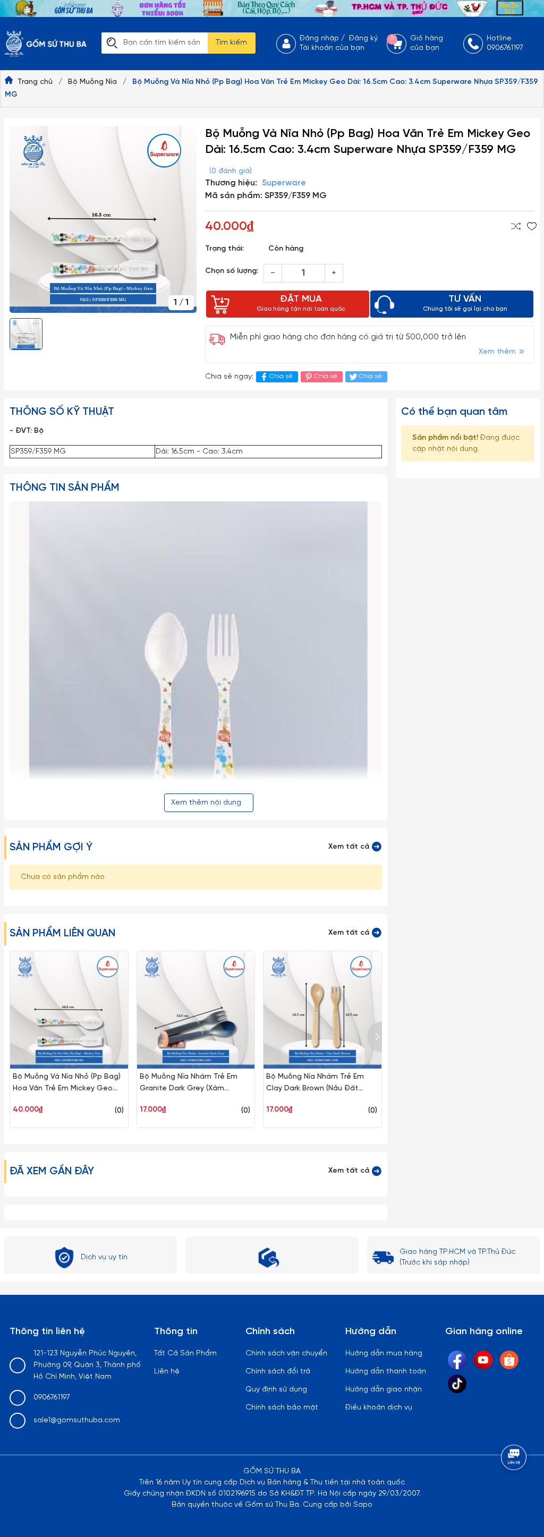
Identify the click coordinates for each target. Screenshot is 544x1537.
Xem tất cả (349, 847)
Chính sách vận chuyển (286, 1353)
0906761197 (51, 1398)
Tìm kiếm (231, 43)
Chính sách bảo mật (281, 1408)
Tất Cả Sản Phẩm (185, 1353)
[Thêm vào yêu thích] (531, 226)
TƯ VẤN (465, 303)
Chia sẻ (281, 376)
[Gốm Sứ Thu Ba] (272, 9)
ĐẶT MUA (301, 303)
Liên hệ (167, 1372)
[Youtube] (483, 1360)
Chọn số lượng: (231, 271)
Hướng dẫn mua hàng (383, 1353)
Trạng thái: (224, 249)
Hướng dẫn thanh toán (385, 1372)
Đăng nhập (319, 38)
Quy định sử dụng (276, 1390)
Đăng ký (363, 38)
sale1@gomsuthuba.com (76, 1420)
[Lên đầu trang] (515, 1487)
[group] (103, 219)
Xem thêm (498, 352)
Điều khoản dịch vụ (378, 1408)
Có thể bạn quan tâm (454, 411)
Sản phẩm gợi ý (51, 847)
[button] (375, 1037)
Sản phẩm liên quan (62, 933)
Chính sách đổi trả (277, 1372)
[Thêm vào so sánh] (516, 226)
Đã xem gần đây (52, 1171)
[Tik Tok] (457, 1383)
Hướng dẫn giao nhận (383, 1390)
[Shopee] (509, 1360)
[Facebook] (457, 1360)
